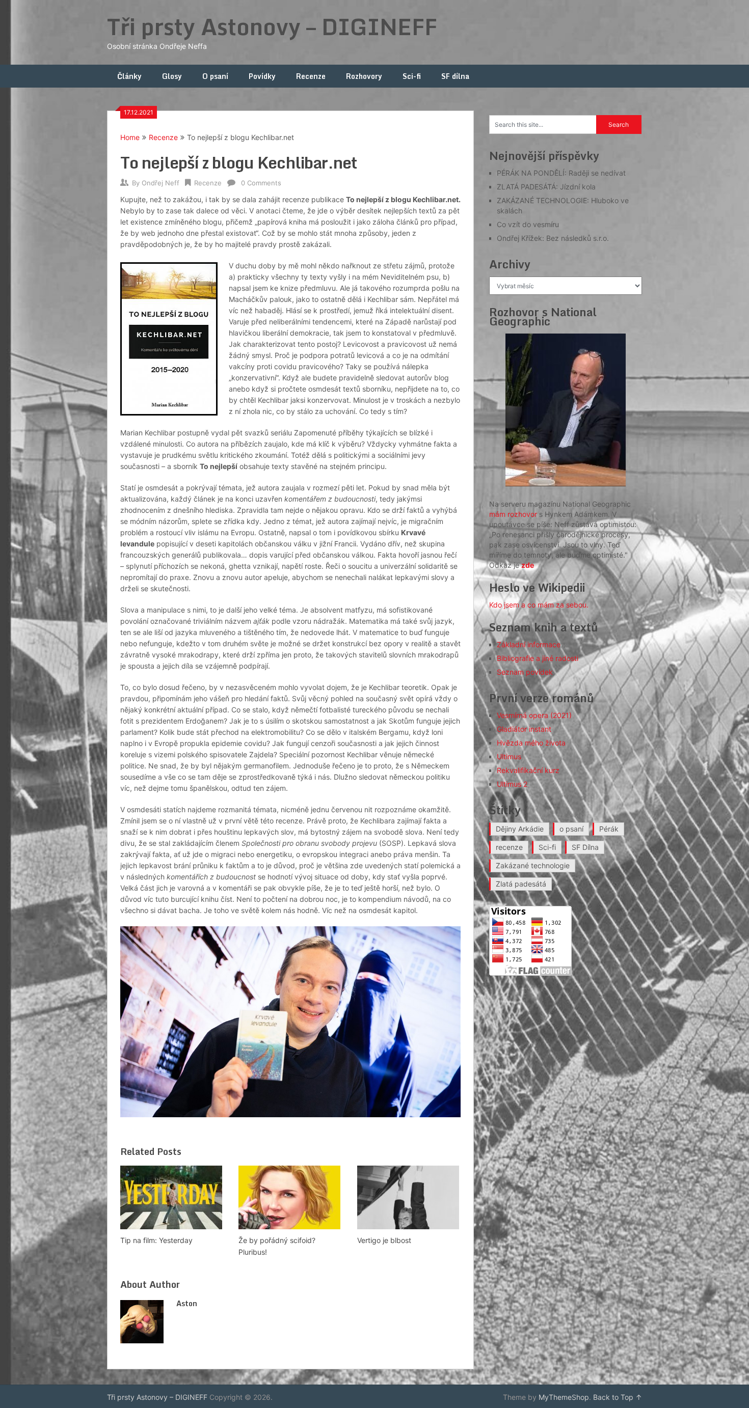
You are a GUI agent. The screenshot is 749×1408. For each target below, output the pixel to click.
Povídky (262, 76)
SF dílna (455, 76)
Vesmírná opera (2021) (534, 715)
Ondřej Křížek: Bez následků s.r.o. (553, 238)
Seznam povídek (525, 672)
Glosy (172, 76)
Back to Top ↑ (617, 1397)
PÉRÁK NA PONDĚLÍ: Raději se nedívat (561, 173)
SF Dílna (585, 847)
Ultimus (509, 756)
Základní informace (528, 644)
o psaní (571, 828)
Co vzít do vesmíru (528, 224)
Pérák (609, 828)
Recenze (311, 76)
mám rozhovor (513, 514)
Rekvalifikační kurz (528, 770)
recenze (509, 847)
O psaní (215, 76)
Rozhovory (364, 76)
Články (129, 76)
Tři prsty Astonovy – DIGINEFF (272, 26)
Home (130, 137)
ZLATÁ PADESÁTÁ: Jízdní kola (546, 186)
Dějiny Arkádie (520, 828)
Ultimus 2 (512, 784)
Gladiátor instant (524, 729)
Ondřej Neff (160, 183)
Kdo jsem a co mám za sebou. (538, 604)
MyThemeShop (564, 1397)
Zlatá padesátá (521, 883)
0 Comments (261, 183)
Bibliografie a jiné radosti (537, 658)
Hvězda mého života (531, 742)
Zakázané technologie (533, 865)
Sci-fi (412, 76)
